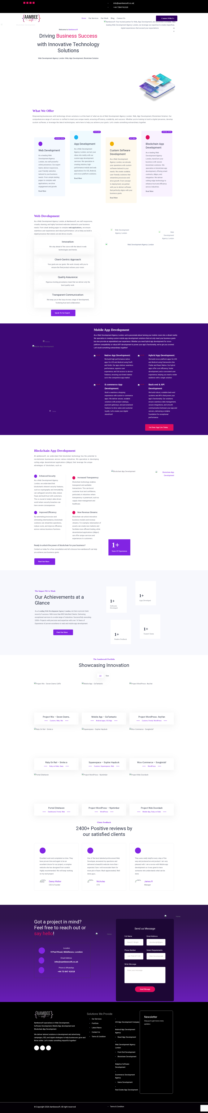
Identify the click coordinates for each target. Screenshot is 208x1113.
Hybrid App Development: (162, 355)
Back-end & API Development (156, 386)
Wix (61, 721)
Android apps (100, 721)
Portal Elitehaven (56, 808)
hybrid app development (154, 341)
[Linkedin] (30, 3)
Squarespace (105, 766)
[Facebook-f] (36, 1047)
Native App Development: (117, 355)
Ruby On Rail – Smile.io (56, 762)
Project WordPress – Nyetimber (104, 808)
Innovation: (68, 241)
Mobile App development (62, 1026)
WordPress (158, 721)
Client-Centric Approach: (68, 259)
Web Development (49, 150)
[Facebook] (24, 3)
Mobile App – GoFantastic (104, 717)
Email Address (66, 958)
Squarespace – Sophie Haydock (104, 762)
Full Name (128, 936)
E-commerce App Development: (113, 386)
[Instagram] (34, 3)
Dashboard (52, 812)
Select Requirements (154, 950)
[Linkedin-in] (48, 1047)
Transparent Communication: (68, 294)
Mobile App (146, 812)
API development (124, 345)
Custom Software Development (120, 152)
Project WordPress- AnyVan (151, 717)
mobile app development (128, 338)
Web (58, 721)
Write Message (130, 964)
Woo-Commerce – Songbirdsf (151, 762)
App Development (84, 143)
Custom (53, 721)
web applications (75, 228)
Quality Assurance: (68, 277)
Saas (61, 766)
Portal (151, 721)
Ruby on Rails (54, 766)
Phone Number (130, 950)
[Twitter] (27, 3)
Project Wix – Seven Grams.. (56, 717)
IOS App (109, 721)
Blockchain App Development (155, 145)
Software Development (43, 1026)
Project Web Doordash (151, 808)
